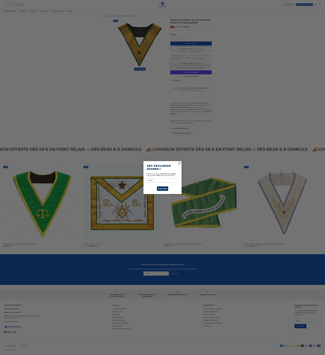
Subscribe (162, 189)
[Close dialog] (179, 163)
